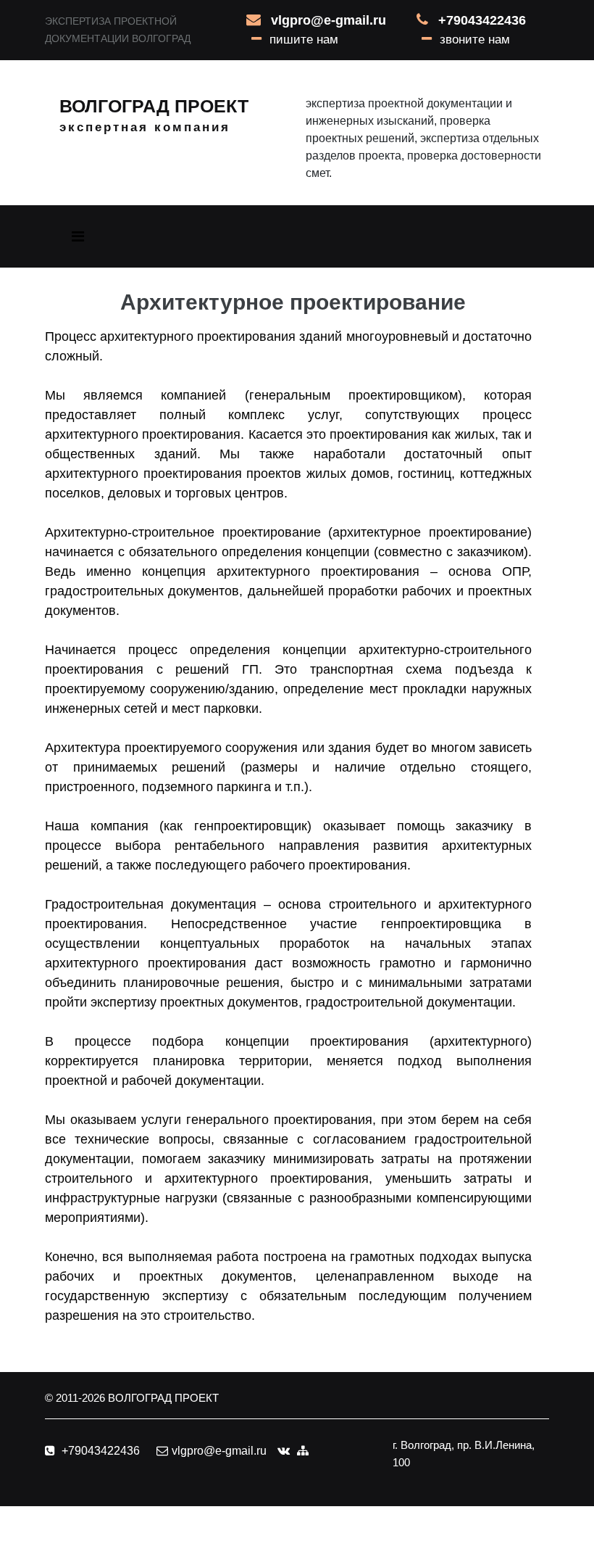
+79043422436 (482, 20)
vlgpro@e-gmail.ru (328, 20)
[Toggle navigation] (77, 236)
